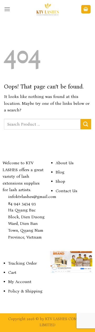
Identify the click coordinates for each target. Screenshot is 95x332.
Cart (12, 272)
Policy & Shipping (25, 291)
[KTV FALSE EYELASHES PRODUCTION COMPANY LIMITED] (47, 9)
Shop (60, 181)
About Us (65, 162)
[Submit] (85, 124)
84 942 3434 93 (22, 203)
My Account (19, 281)
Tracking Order (22, 263)
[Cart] (86, 9)
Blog (60, 172)
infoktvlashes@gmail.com (32, 196)
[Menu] (7, 9)
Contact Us (66, 190)
